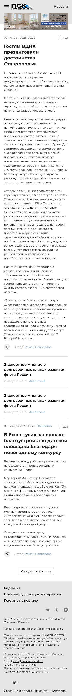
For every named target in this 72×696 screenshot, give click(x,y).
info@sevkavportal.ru (28, 661)
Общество (44, 426)
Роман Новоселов (38, 347)
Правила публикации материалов (32, 594)
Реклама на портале (21, 600)
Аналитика (37, 381)
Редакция (12, 588)
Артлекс (59, 691)
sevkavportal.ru (21, 672)
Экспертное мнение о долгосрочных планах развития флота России (34, 369)
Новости (61, 6)
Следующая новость (36, 571)
